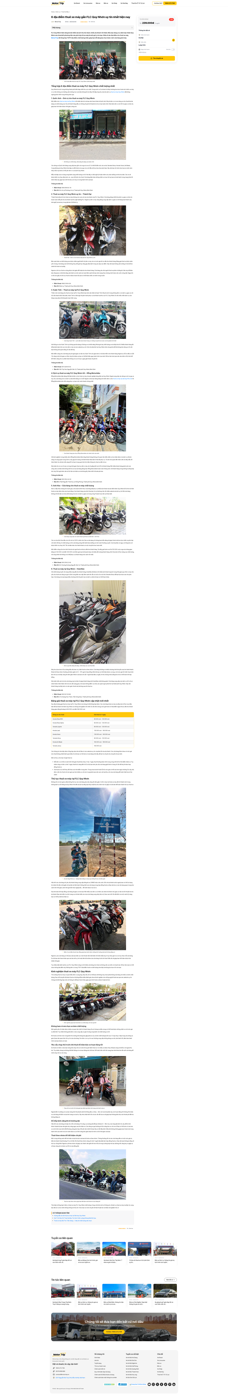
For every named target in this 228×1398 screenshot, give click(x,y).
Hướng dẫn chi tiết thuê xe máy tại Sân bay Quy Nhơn (69, 1215)
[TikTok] (165, 1384)
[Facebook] (161, 1384)
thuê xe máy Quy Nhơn (117, 92)
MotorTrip (58, 21)
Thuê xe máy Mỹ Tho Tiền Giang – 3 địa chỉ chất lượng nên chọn (73, 1221)
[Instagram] (153, 1384)
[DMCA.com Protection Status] (109, 1384)
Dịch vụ (58, 12)
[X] (157, 1384)
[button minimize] (132, 27)
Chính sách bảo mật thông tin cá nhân (105, 1377)
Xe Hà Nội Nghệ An (131, 1363)
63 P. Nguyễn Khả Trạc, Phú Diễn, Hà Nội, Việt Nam (70, 1377)
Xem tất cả (170, 1279)
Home (53, 12)
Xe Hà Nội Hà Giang (131, 1357)
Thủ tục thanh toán (100, 1366)
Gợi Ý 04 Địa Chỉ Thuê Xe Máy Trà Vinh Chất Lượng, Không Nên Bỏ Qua (75, 1218)
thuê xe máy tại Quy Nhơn (67, 101)
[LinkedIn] (173, 1384)
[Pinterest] (169, 1384)
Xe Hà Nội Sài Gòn (131, 1360)
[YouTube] (149, 1384)
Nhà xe (98, 3)
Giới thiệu (97, 1357)
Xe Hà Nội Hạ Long (131, 1374)
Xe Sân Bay (124, 3)
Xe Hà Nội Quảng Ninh (132, 1369)
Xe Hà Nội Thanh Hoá (132, 1372)
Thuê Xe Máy (65, 12)
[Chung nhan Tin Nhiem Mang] (138, 1384)
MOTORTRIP (58, 3)
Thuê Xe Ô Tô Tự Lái (137, 3)
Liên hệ (96, 1360)
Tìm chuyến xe (158, 58)
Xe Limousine (87, 3)
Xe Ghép (114, 3)
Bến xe (106, 3)
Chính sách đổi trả (99, 1369)
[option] (63, 1253)
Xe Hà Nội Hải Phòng (132, 1366)
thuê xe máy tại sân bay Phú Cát (122, 379)
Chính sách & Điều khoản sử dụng (104, 1374)
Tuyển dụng (97, 1363)
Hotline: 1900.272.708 (114, 1332)
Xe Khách (77, 3)
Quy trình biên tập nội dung (102, 1372)
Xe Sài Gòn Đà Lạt (131, 1377)
